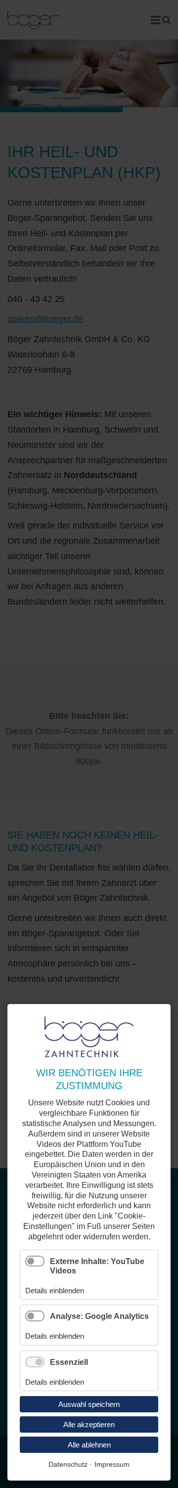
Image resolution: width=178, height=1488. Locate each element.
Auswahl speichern (89, 1404)
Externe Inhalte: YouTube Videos (97, 1266)
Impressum (112, 1464)
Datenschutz (68, 1464)
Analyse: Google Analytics (99, 1316)
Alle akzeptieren (89, 1424)
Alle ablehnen (89, 1445)
